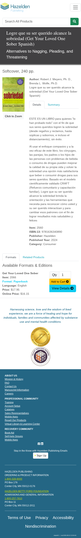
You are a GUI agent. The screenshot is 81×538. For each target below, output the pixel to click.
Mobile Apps (11, 416)
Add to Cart (58, 281)
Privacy (41, 518)
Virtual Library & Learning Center (22, 424)
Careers (9, 393)
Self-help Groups (14, 436)
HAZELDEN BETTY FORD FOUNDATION (27, 491)
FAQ (7, 383)
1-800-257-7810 (13, 498)
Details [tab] (37, 104)
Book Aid (9, 432)
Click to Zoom (13, 116)
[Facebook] (39, 443)
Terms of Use (19, 518)
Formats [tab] (11, 257)
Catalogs (9, 409)
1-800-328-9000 (13, 479)
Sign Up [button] (41, 455)
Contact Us (11, 386)
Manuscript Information (17, 390)
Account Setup (12, 406)
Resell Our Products (15, 420)
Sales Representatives (17, 413)
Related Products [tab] (33, 257)
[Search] (74, 21)
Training (9, 402)
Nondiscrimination (40, 526)
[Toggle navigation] (75, 7)
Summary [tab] (54, 104)
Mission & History (14, 379)
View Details (61, 288)
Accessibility (63, 518)
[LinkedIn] (42, 443)
